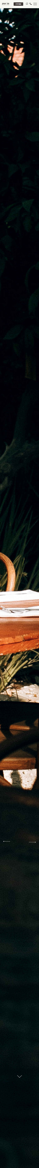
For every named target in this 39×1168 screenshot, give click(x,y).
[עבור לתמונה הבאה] (32, 842)
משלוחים (18, 4)
